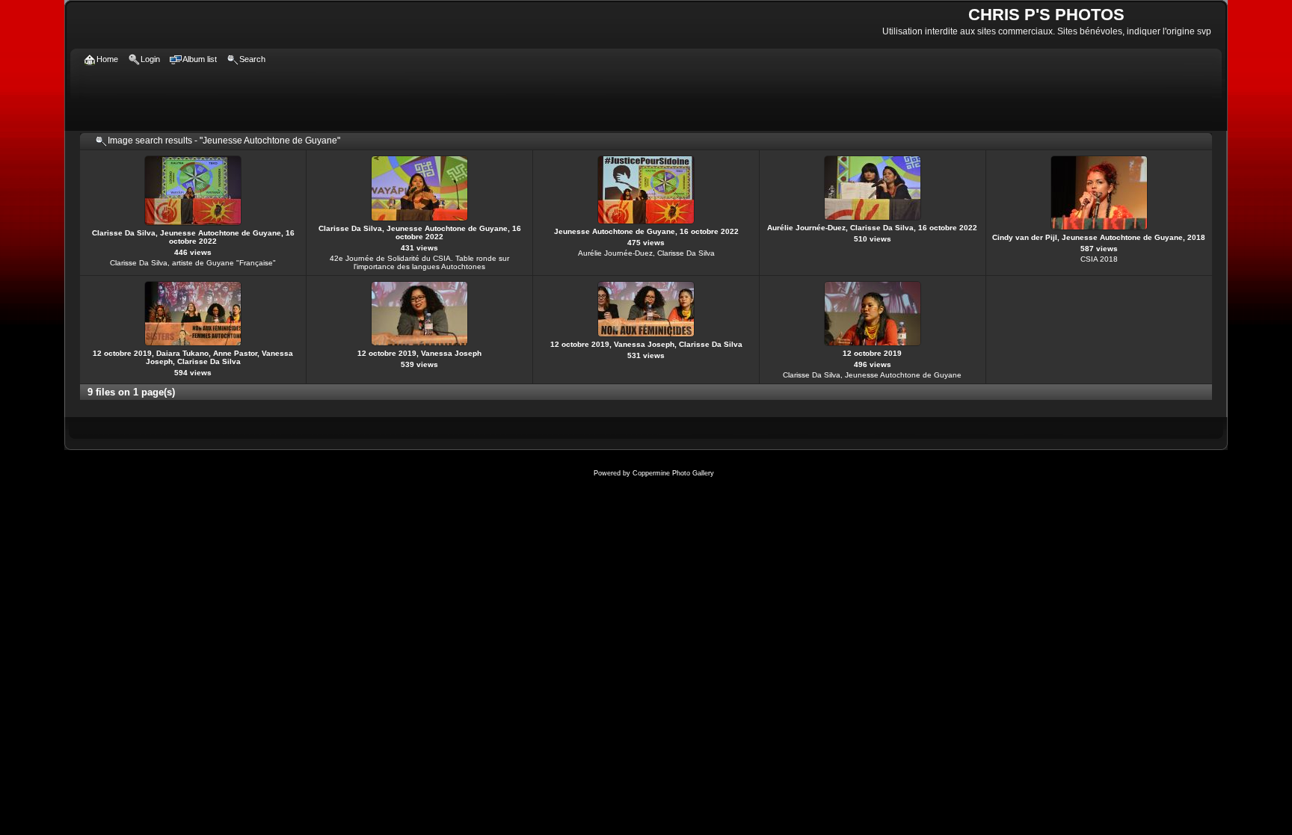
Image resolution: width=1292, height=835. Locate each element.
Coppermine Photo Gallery (673, 473)
